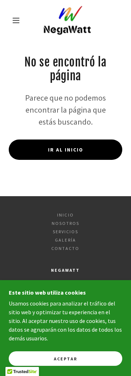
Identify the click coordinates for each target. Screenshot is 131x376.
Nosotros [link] (65, 223)
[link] (67, 20)
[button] (16, 20)
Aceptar (65, 358)
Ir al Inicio (65, 149)
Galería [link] (65, 240)
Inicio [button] (65, 215)
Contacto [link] (65, 248)
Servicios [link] (65, 231)
